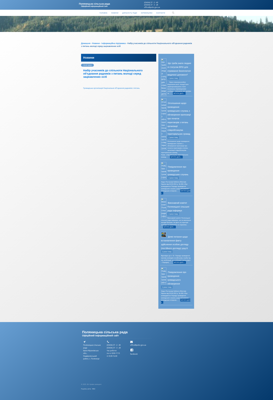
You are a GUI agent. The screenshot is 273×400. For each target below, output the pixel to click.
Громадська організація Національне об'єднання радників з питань (111, 88)
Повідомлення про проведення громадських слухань (177, 171)
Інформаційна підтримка (113, 43)
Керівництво (146, 13)
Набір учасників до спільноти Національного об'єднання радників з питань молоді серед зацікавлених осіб (113, 73)
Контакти (160, 13)
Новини (114, 13)
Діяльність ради (129, 13)
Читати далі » (178, 93)
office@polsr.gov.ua (138, 345)
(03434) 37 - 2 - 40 (151, 2)
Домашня (85, 43)
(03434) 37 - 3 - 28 (151, 5)
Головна (103, 13)
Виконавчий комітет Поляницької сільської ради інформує (178, 207)
